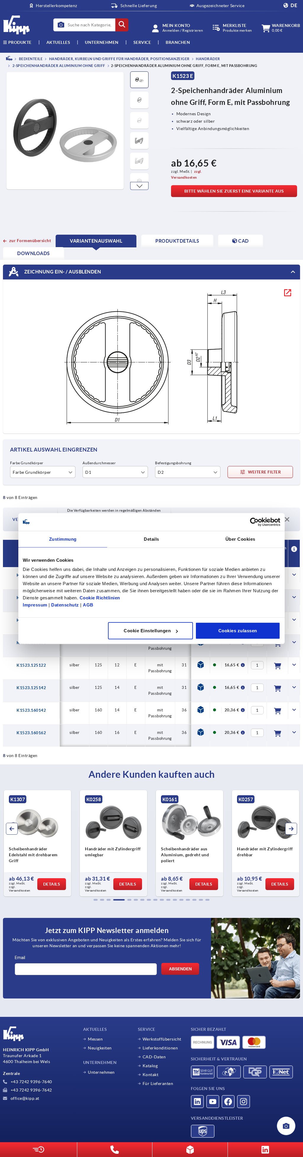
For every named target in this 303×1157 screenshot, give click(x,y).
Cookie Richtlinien (100, 597)
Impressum (35, 604)
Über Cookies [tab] (240, 538)
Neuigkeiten (100, 1048)
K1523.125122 (31, 665)
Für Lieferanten (158, 1083)
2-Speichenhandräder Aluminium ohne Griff (58, 66)
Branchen (178, 42)
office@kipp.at (24, 1098)
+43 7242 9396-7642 (30, 1090)
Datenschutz (65, 604)
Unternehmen (102, 42)
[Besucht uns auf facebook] (228, 1101)
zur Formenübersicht (30, 240)
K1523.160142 (31, 710)
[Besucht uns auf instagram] (243, 1101)
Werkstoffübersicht (162, 1039)
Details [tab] (151, 538)
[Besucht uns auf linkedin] (197, 1101)
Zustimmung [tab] (63, 538)
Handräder (207, 59)
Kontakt (151, 1074)
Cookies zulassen (237, 630)
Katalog (150, 1065)
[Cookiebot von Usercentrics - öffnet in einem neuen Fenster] (254, 521)
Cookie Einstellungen (147, 630)
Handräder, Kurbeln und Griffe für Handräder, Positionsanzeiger (119, 59)
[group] (48, 843)
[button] (139, 186)
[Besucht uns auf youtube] (212, 1101)
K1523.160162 (31, 732)
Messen (95, 1039)
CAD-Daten (154, 1056)
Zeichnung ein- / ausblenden (62, 271)
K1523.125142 (31, 687)
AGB (88, 604)
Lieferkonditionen (160, 1048)
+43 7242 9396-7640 (30, 1081)
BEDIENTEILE (30, 59)
